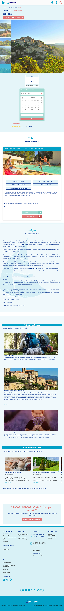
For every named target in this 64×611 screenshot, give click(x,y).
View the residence (13, 17)
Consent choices (6, 572)
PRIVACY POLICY (51, 535)
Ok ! (32, 118)
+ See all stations (17, 10)
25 (25, 109)
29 (38, 109)
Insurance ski (5, 550)
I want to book (21, 538)
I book (26, 212)
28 (35, 109)
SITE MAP (50, 534)
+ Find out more (16, 123)
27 (32, 109)
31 (22, 111)
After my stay (6, 569)
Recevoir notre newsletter (38, 555)
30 (41, 109)
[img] (4, 580)
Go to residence (29, 216)
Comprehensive (6, 549)
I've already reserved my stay (24, 539)
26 (29, 109)
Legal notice (5, 541)
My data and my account (8, 568)
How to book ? (6, 535)
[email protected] (29, 605)
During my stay (6, 566)
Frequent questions (22, 537)
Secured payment (6, 539)
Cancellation (5, 547)
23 (41, 107)
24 (22, 109)
